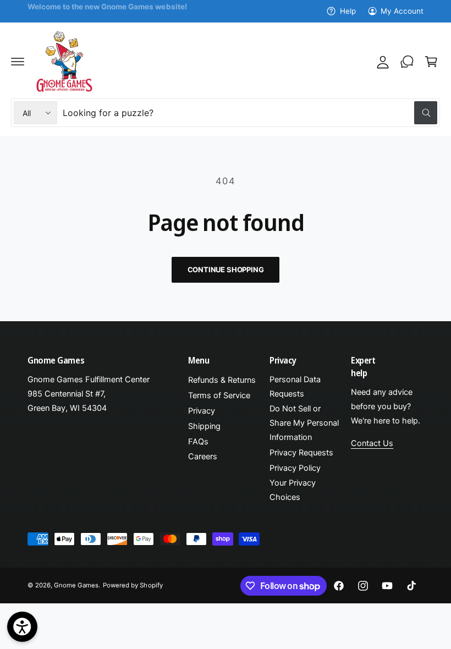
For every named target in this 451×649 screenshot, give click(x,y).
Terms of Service (219, 395)
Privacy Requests (301, 453)
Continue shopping (226, 269)
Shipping (204, 426)
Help (347, 11)
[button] (18, 62)
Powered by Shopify (132, 585)
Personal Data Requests (295, 387)
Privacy (201, 411)
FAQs (198, 442)
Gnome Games (76, 585)
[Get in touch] (407, 62)
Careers (202, 456)
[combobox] (250, 112)
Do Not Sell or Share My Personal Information (304, 423)
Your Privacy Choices (293, 490)
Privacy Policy (295, 468)
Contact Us (372, 443)
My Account (402, 11)
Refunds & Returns (222, 380)
